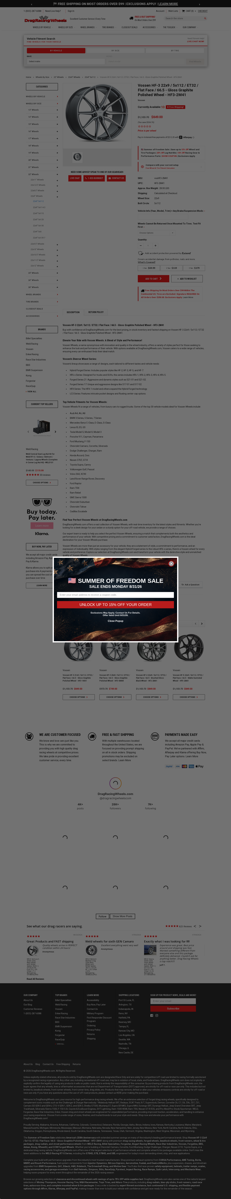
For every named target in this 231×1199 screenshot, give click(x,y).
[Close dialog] (171, 563)
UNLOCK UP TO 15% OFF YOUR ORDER (116, 604)
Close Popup (115, 621)
